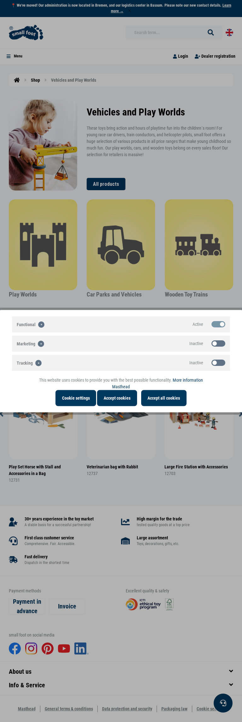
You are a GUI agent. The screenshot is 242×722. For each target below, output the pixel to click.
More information (188, 379)
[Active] (218, 324)
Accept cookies (117, 397)
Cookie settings (76, 397)
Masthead (121, 386)
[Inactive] (218, 343)
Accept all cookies (163, 397)
